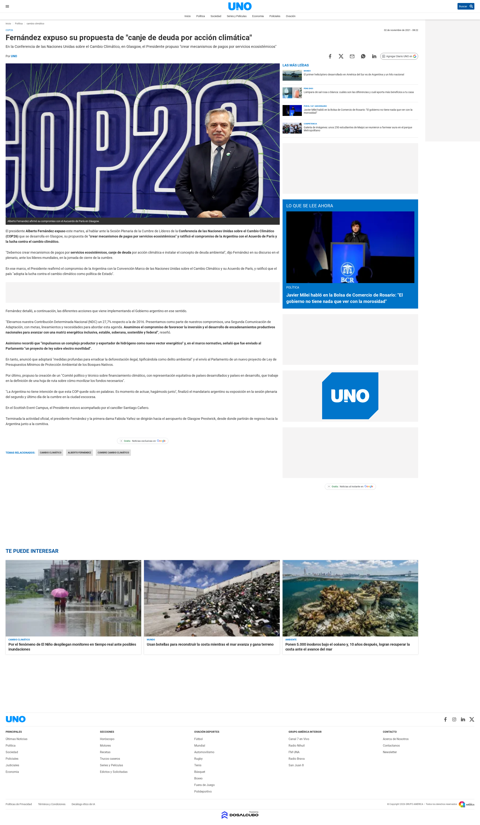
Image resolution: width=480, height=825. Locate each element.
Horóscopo (107, 739)
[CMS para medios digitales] (240, 815)
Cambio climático (19, 639)
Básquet (199, 772)
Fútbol (198, 739)
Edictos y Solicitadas (114, 772)
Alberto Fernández (79, 452)
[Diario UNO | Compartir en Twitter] (341, 56)
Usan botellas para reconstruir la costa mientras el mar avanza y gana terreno (210, 644)
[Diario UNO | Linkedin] (463, 719)
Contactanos (391, 745)
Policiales (274, 16)
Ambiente (291, 639)
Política (200, 16)
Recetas (105, 752)
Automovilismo (204, 752)
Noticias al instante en (345, 486)
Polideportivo (203, 791)
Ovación (291, 16)
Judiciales (12, 765)
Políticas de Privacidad (19, 804)
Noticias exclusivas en (138, 441)
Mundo (307, 71)
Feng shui (308, 88)
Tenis (197, 765)
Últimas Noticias (16, 739)
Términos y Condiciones (52, 804)
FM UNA (294, 752)
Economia (258, 16)
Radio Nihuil (297, 745)
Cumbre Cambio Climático (113, 452)
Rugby (198, 758)
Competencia (310, 124)
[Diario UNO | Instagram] (454, 719)
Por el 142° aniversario (315, 106)
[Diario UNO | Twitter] (471, 719)
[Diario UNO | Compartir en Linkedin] (374, 56)
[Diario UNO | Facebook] (445, 719)
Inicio (187, 16)
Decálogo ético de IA (83, 804)
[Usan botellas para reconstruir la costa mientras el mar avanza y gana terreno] (212, 598)
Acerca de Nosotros (396, 739)
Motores (105, 745)
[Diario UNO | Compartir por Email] (352, 56)
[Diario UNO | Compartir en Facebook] (330, 56)
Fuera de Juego (204, 785)
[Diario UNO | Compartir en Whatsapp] (363, 56)
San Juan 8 (296, 765)
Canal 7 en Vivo (299, 739)
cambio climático (50, 452)
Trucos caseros (110, 758)
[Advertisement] (142, 292)
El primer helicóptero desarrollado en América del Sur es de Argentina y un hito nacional (354, 74)
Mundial (199, 745)
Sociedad (216, 16)
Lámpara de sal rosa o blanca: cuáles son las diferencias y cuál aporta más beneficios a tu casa (359, 92)
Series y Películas (237, 16)
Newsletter (390, 752)
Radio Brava (297, 758)
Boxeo (198, 778)
